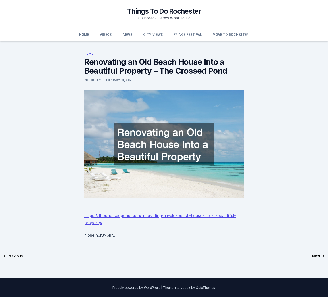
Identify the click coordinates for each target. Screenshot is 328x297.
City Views (153, 34)
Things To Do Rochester (164, 11)
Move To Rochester (231, 34)
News (128, 34)
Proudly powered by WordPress (136, 287)
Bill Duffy (92, 80)
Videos (106, 34)
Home (84, 34)
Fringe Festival (188, 34)
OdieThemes (205, 287)
